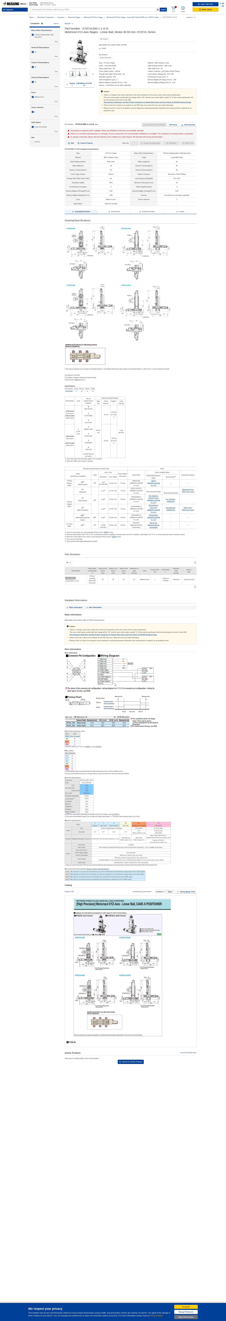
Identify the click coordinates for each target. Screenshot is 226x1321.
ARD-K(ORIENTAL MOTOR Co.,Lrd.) (153, 483)
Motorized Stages (74, 17)
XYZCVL (37, 142)
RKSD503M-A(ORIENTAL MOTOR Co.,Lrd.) (153, 517)
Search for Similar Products (132, 1062)
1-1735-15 (115, 814)
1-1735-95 (98, 746)
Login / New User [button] (207, 4)
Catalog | (80, 84)
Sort (194, 571)
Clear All (56, 23)
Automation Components (45, 17)
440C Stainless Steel (162, 63)
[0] (173, 8)
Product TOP (69, 891)
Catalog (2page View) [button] (187, 892)
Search (163, 10)
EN (223, 3)
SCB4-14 (77, 380)
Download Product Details (155, 125)
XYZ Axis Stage (109, 63)
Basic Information (75, 607)
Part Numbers (115, 211)
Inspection (61, 17)
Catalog (181, 211)
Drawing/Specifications (82, 211)
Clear (56, 41)
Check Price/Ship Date (152, 143)
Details (104, 48)
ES (223, 6)
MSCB (114, 537)
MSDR (106, 532)
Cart (173, 11)
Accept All (186, 1307)
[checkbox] (45, 36)
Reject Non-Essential (186, 1317)
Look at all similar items (188, 1052)
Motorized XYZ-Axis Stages (93, 17)
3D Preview (173, 125)
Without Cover (39, 97)
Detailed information (148, 211)
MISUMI (67, 24)
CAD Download (189, 125)
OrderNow (172, 143)
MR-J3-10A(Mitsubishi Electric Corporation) (153, 525)
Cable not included (41, 127)
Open (170, 892)
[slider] (142, 892)
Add (72, 143)
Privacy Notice (157, 1316)
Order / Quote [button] (207, 9)
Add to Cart (189, 143)
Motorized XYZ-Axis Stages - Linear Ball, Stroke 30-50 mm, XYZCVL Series (133, 17)
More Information (95, 607)
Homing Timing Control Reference (98, 869)
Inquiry (183, 11)
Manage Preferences (186, 1312)
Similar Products (86, 143)
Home (31, 17)
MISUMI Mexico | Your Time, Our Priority (16, 3)
